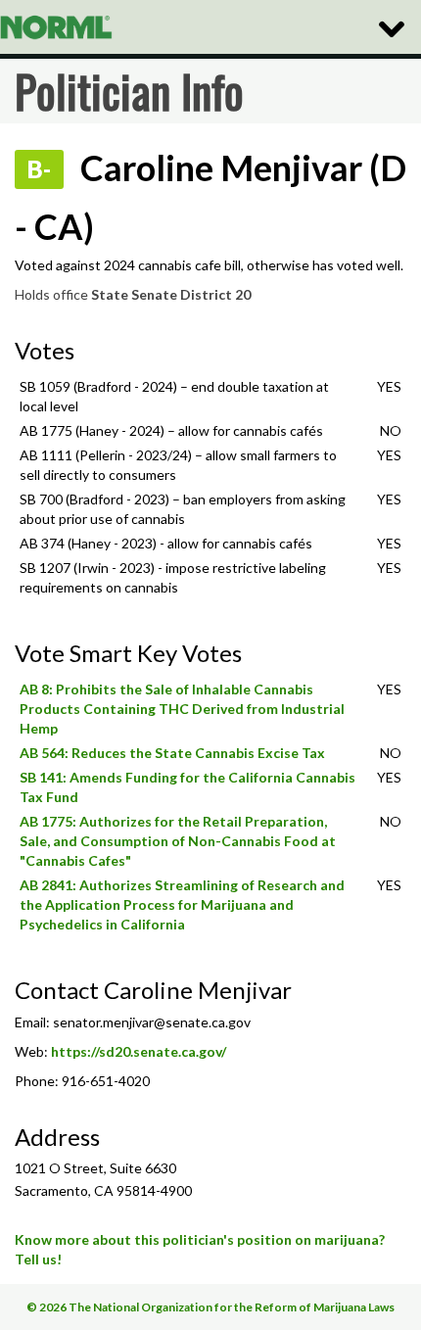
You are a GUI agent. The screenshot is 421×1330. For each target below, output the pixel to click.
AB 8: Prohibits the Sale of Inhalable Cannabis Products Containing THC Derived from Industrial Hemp (182, 708)
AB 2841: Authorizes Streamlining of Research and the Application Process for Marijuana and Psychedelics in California (182, 904)
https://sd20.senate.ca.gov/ (138, 1051)
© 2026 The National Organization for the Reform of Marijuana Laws (210, 1307)
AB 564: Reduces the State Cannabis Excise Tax (172, 752)
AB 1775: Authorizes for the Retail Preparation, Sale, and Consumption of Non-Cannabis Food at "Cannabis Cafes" (178, 841)
